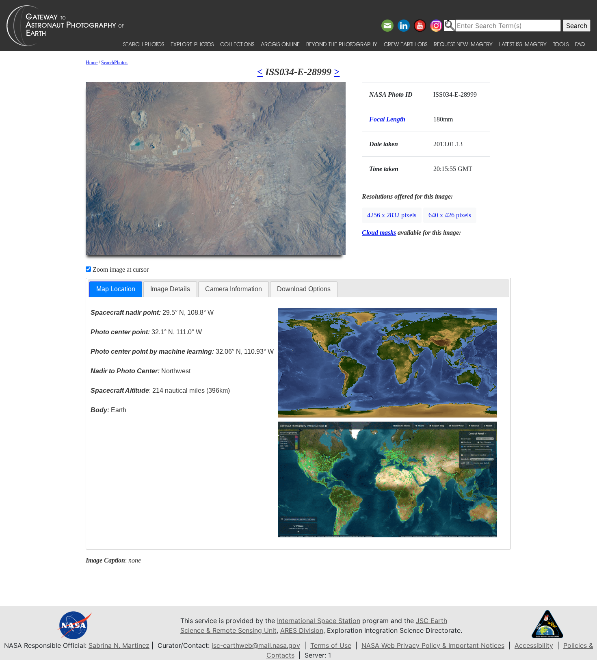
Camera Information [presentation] (233, 289)
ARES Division (301, 630)
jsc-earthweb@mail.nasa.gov (256, 645)
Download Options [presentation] (304, 289)
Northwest (140, 371)
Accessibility (534, 645)
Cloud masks (379, 232)
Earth (108, 410)
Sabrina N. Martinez (119, 645)
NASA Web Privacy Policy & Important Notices (432, 645)
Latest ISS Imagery (523, 44)
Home (91, 62)
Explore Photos (192, 44)
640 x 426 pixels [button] (449, 215)
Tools (561, 44)
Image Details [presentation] (170, 289)
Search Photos (143, 44)
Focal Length (387, 119)
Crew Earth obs (405, 44)
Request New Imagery (463, 44)
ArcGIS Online (280, 44)
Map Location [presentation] (115, 289)
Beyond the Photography (341, 44)
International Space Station (318, 621)
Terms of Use (330, 645)
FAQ (580, 44)
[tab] (115, 289)
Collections (237, 44)
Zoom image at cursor (120, 269)
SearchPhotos (114, 62)
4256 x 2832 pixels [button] (391, 215)
